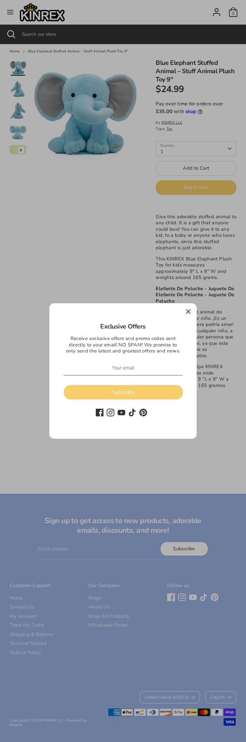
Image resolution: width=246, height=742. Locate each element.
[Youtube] (121, 412)
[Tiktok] (132, 412)
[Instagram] (110, 412)
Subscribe (123, 392)
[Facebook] (99, 412)
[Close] (188, 312)
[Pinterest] (143, 412)
